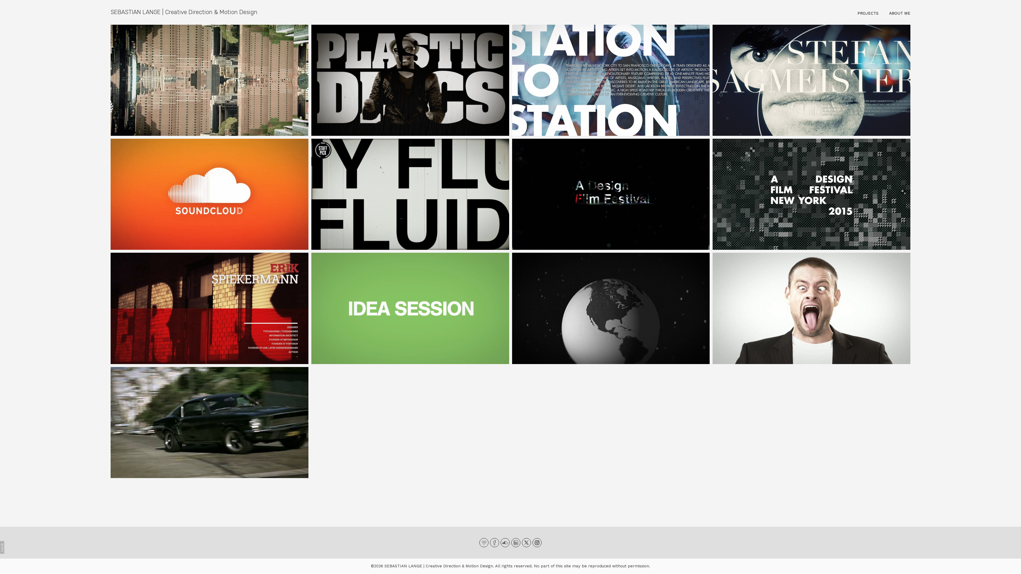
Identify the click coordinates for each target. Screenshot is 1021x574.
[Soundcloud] (505, 542)
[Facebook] (494, 542)
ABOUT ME (899, 13)
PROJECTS (867, 13)
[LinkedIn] (515, 542)
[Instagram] (537, 542)
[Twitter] (526, 542)
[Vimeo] (483, 542)
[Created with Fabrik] (2, 547)
